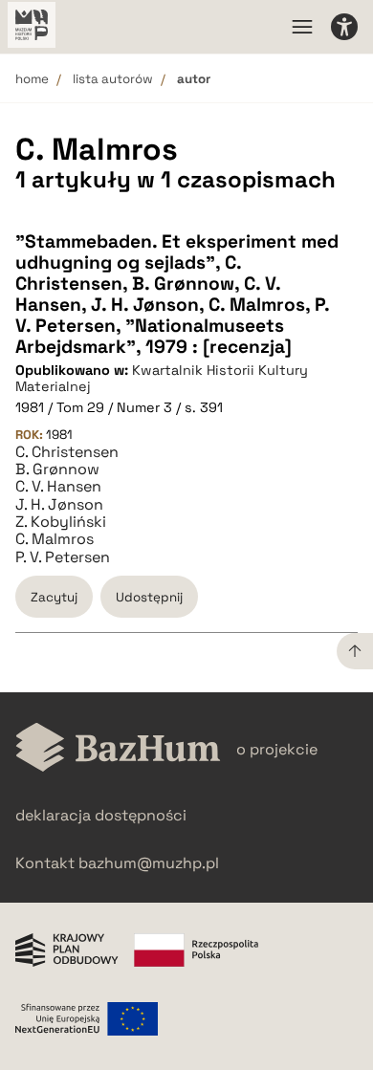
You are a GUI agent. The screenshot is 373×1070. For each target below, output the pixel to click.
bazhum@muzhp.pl (148, 863)
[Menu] (302, 27)
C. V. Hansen (58, 486)
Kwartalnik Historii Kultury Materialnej (161, 378)
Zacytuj (54, 597)
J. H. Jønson (59, 504)
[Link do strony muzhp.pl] (31, 27)
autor (193, 79)
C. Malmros (54, 539)
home (32, 79)
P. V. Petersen (62, 557)
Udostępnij (149, 597)
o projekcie (277, 749)
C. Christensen (67, 452)
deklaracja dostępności (100, 815)
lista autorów (113, 79)
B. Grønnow (57, 469)
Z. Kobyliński (60, 522)
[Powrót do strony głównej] (118, 749)
